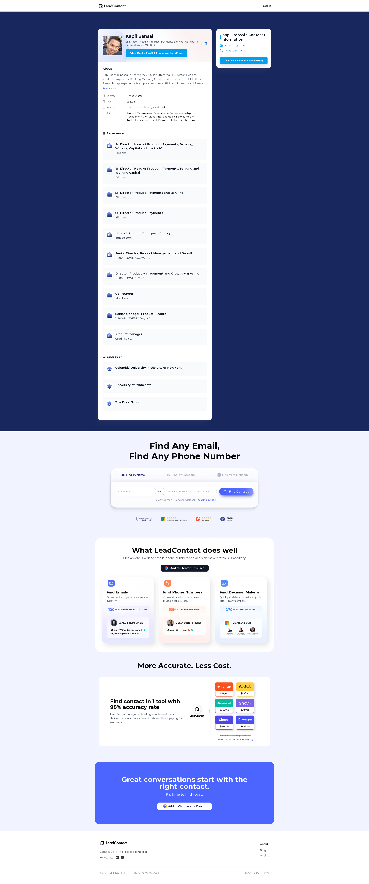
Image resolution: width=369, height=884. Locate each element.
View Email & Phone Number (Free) (244, 60)
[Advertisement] (184, 20)
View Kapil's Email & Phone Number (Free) (156, 53)
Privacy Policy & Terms (256, 873)
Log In (267, 5)
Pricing (264, 855)
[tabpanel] (184, 495)
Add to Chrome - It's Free (187, 568)
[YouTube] (117, 857)
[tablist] (184, 475)
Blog (263, 850)
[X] (122, 857)
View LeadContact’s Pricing (233, 739)
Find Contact (239, 491)
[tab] (133, 475)
